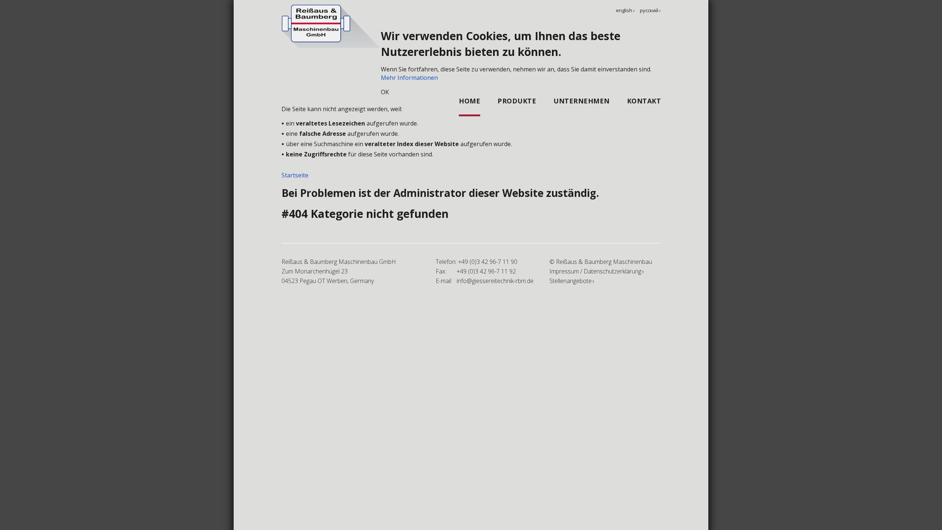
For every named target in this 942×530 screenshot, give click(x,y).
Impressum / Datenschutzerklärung (595, 271)
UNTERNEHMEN (581, 100)
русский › (650, 10)
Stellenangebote (570, 281)
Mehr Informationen (409, 78)
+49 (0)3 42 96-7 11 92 (486, 271)
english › (625, 10)
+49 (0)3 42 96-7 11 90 (487, 262)
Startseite (294, 175)
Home (469, 100)
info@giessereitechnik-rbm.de (495, 281)
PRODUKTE (516, 100)
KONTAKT (644, 100)
